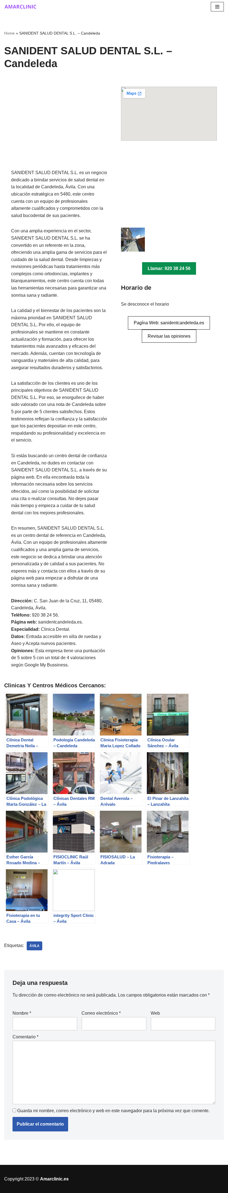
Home (9, 33)
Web (155, 1013)
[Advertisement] (59, 128)
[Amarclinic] (21, 6)
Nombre (22, 1013)
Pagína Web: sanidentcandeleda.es (169, 322)
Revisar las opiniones (169, 336)
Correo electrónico (101, 1013)
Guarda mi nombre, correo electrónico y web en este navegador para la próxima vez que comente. (113, 1110)
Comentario (25, 1036)
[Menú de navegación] (217, 6)
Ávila (34, 946)
